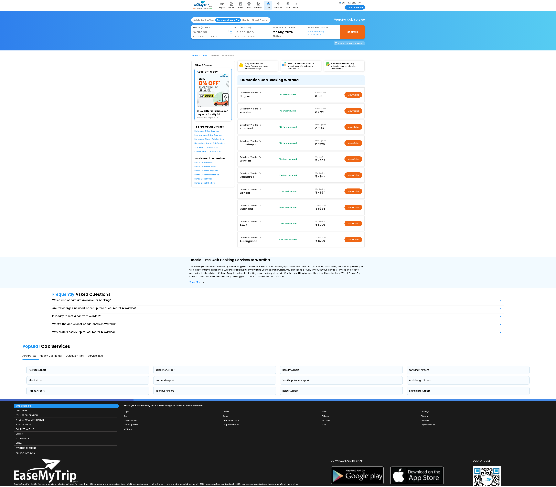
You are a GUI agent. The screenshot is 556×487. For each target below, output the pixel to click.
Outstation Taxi (74, 355)
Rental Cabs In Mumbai (205, 166)
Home (195, 55)
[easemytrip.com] (202, 8)
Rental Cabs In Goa (203, 178)
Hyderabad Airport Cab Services (209, 143)
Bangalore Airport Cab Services (209, 139)
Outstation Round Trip (228, 20)
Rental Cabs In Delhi (203, 162)
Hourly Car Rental (51, 355)
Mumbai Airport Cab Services (208, 135)
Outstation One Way (203, 20)
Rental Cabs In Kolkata (204, 183)
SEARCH (352, 32)
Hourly (245, 20)
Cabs (204, 55)
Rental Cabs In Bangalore (206, 170)
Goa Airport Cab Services (206, 147)
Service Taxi (95, 355)
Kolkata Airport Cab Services (207, 151)
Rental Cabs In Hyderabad (206, 174)
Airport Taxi (29, 355)
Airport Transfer (260, 20)
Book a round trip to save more (316, 33)
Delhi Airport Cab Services (206, 131)
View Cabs (353, 94)
